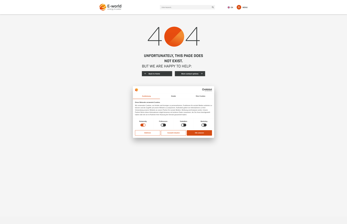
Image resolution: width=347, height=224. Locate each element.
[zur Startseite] (110, 7)
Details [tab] (173, 96)
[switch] (163, 125)
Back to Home (154, 73)
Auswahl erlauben (173, 133)
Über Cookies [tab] (200, 96)
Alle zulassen (199, 133)
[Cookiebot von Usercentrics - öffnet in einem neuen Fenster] (204, 89)
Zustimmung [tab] (146, 96)
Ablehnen (147, 133)
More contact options (189, 73)
